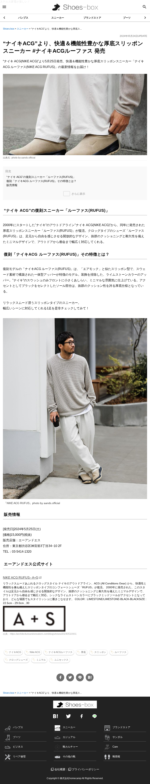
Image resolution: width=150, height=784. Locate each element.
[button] (145, 17)
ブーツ (127, 17)
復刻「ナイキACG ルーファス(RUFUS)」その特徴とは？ (41, 181)
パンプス (23, 17)
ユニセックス (61, 659)
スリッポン (100, 652)
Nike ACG (35, 652)
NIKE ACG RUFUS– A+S (20, 577)
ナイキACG (15, 652)
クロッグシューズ (18, 659)
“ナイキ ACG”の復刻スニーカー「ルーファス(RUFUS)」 (41, 176)
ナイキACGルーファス (60, 652)
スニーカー (57, 17)
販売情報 (11, 185)
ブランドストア (92, 17)
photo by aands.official (23, 157)
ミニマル (41, 659)
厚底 (83, 652)
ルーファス (120, 652)
